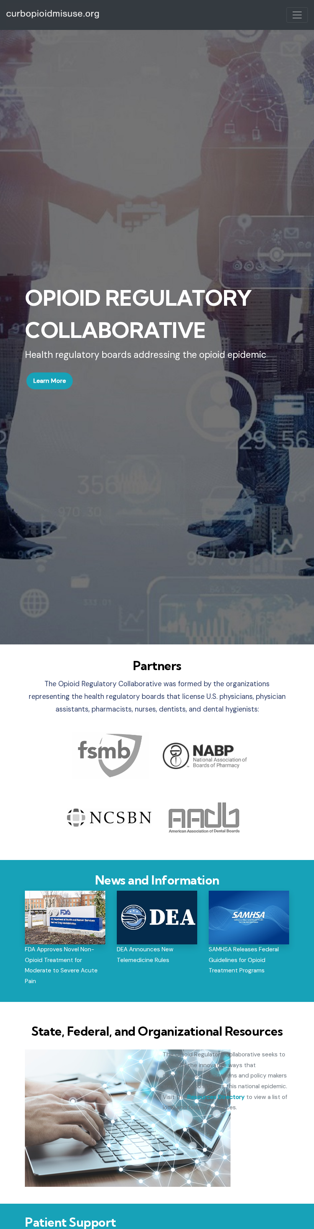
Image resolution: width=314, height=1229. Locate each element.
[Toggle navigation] (297, 15)
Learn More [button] (49, 381)
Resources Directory (216, 1097)
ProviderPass (53, 15)
